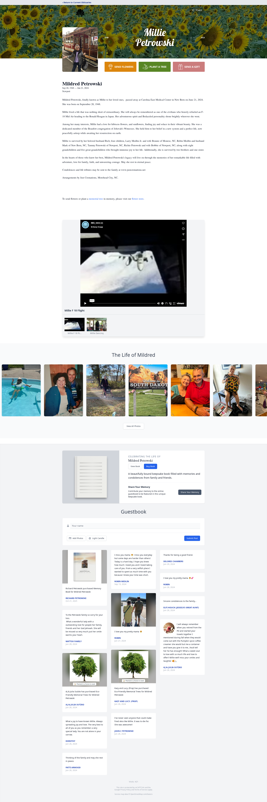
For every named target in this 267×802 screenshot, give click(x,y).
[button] (84, 566)
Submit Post (192, 538)
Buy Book (150, 466)
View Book (135, 466)
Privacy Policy (125, 790)
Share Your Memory (190, 492)
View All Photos (134, 426)
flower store (138, 198)
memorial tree (96, 198)
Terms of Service (141, 790)
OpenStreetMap (136, 794)
